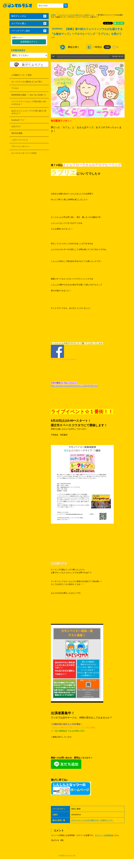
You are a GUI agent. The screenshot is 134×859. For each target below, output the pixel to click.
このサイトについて (19, 140)
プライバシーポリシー (20, 146)
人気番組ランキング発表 (21, 75)
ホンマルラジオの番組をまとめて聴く (27, 82)
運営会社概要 (16, 133)
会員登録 (107, 835)
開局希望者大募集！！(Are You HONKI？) (28, 95)
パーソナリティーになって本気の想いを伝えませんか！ (28, 102)
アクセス (15, 88)
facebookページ (17, 120)
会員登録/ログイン (29, 42)
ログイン (98, 835)
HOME (53, 15)
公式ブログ (16, 126)
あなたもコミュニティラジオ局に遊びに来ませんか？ (28, 112)
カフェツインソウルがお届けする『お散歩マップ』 (77, 15)
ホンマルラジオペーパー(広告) (24, 153)
